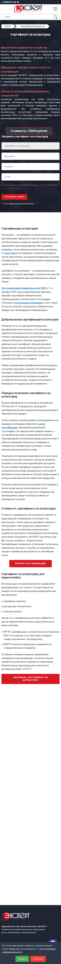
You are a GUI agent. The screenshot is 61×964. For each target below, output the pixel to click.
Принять (22, 959)
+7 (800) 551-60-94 (10, 2)
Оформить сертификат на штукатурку (30, 679)
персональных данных (15, 188)
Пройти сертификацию (30, 563)
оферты (42, 185)
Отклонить (38, 959)
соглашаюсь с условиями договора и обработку (31, 186)
